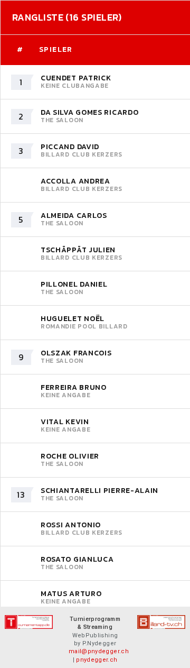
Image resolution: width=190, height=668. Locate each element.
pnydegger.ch (96, 659)
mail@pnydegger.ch (99, 651)
